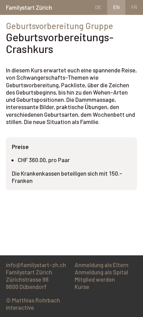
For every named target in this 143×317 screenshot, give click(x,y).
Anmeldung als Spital (101, 271)
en (116, 7)
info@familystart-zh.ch (36, 264)
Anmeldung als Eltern (101, 264)
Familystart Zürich (29, 7)
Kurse (82, 286)
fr (134, 7)
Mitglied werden (95, 279)
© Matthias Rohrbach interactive (33, 304)
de (98, 7)
